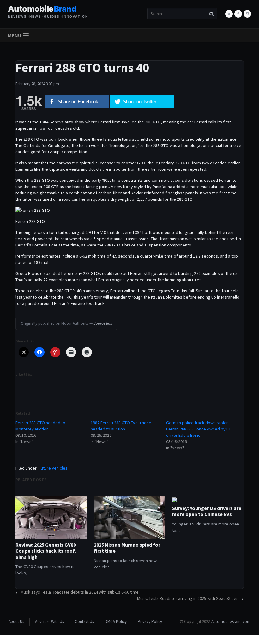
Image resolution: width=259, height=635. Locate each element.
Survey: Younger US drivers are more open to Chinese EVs (206, 511)
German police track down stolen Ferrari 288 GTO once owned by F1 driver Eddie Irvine (198, 429)
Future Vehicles (53, 468)
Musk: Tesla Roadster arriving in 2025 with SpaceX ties (187, 598)
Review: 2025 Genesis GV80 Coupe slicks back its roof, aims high (45, 551)
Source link (102, 323)
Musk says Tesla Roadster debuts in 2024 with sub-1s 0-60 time (80, 592)
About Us (16, 621)
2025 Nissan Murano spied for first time (127, 548)
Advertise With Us (49, 621)
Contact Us (84, 621)
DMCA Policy (116, 621)
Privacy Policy (150, 621)
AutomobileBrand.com (230, 621)
